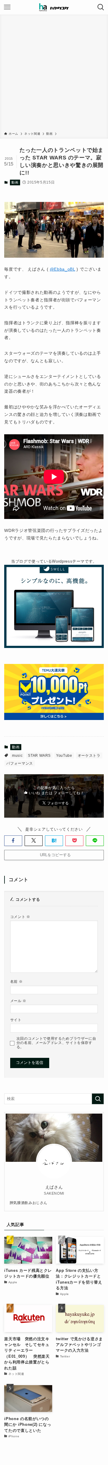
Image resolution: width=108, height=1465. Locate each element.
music (17, 755)
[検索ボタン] (101, 7)
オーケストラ (89, 755)
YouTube (64, 755)
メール (18, 1001)
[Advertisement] (54, 74)
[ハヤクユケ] (54, 7)
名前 (16, 981)
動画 (14, 182)
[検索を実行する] (98, 1098)
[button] (13, 840)
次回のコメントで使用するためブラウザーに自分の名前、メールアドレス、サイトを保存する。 (56, 1042)
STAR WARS (39, 755)
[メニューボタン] (7, 7)
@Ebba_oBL (62, 269)
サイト (16, 1020)
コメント (20, 917)
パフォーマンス (19, 763)
